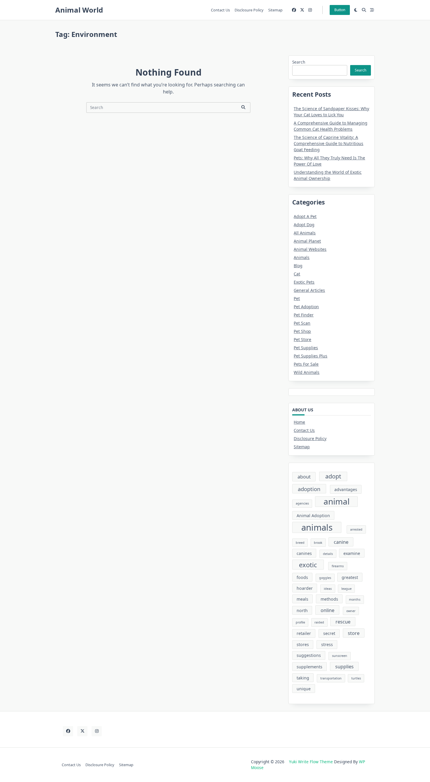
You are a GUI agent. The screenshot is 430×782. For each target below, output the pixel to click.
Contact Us (220, 10)
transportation (331, 678)
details (328, 554)
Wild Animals (306, 372)
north (302, 610)
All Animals (305, 233)
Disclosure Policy (249, 10)
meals (302, 599)
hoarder (305, 588)
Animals (301, 257)
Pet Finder (304, 315)
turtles (356, 678)
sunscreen (339, 656)
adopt (333, 476)
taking (303, 678)
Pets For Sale (306, 364)
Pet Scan (302, 323)
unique (304, 688)
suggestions (309, 655)
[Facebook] (294, 10)
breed (300, 543)
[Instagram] (310, 10)
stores (303, 644)
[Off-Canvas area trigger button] (372, 10)
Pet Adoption (306, 306)
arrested (356, 529)
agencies (302, 503)
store (354, 633)
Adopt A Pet (305, 216)
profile (300, 622)
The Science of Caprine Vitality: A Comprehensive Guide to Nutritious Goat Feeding (328, 143)
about (304, 476)
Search (298, 62)
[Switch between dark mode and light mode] (356, 10)
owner (350, 611)
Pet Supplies (306, 347)
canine (341, 542)
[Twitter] (302, 10)
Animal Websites (310, 249)
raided (319, 622)
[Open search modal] (364, 10)
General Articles (309, 290)
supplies (344, 666)
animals (317, 527)
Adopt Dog (304, 224)
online (327, 610)
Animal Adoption (313, 515)
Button (339, 9)
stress (327, 644)
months (354, 599)
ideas (328, 589)
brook (318, 543)
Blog (298, 265)
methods (329, 599)
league (346, 589)
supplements (309, 666)
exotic (308, 564)
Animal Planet (307, 241)
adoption (309, 489)
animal (337, 501)
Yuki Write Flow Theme (311, 761)
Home (299, 422)
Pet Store (302, 339)
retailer (304, 633)
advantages (345, 489)
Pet (297, 298)
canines (304, 553)
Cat (297, 274)
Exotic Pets (304, 282)
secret (329, 633)
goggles (325, 578)
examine (351, 553)
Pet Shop (302, 331)
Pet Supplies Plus (310, 356)
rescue (343, 621)
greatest (350, 577)
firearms (338, 566)
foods (302, 577)
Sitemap (275, 10)
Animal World (79, 10)
